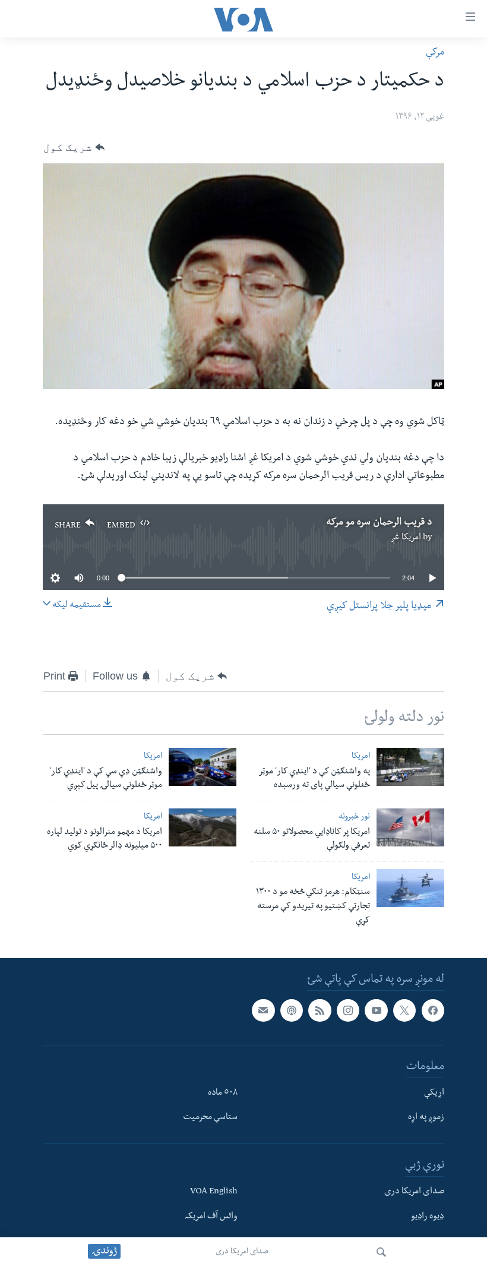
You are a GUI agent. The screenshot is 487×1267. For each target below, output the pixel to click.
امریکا (361, 757)
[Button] (74, 147)
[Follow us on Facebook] (433, 1010)
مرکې (435, 53)
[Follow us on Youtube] (376, 1010)
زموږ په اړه (426, 1118)
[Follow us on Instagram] (348, 1010)
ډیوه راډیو (427, 1217)
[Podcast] (291, 1010)
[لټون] (381, 1252)
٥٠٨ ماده (223, 1093)
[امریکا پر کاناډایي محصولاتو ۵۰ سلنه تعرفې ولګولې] (410, 827)
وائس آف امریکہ (211, 1217)
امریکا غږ (406, 538)
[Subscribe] (263, 1010)
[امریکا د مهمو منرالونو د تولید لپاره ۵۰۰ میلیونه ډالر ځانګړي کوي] (202, 827)
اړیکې (434, 1093)
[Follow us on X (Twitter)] (404, 1010)
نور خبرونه (354, 818)
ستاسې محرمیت (210, 1118)
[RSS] (319, 1010)
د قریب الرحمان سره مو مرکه (379, 523)
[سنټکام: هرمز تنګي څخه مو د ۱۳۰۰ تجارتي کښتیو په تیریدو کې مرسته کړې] (410, 888)
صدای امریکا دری (242, 1252)
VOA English (214, 1192)
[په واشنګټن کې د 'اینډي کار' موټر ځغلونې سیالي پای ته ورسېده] (410, 767)
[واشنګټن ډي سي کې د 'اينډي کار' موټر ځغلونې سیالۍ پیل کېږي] (202, 767)
